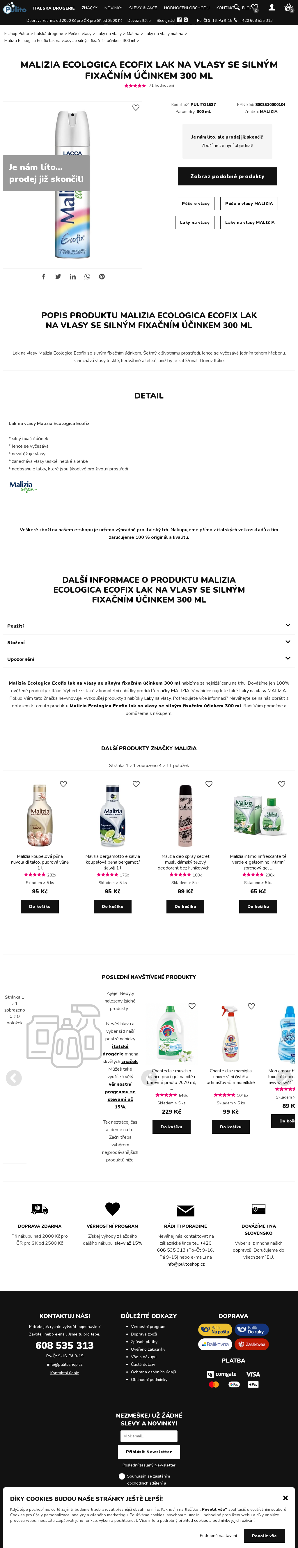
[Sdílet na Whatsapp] (87, 278)
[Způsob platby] (233, 1389)
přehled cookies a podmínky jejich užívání (216, 1520)
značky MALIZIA (172, 691)
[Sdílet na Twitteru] (58, 278)
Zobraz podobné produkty (227, 176)
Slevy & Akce (143, 8)
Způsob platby (144, 1342)
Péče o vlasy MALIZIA (249, 203)
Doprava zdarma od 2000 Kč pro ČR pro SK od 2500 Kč (74, 20)
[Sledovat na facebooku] (179, 20)
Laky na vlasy (109, 33)
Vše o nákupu (144, 1357)
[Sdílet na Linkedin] (73, 278)
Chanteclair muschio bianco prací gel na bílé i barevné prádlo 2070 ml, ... (171, 1079)
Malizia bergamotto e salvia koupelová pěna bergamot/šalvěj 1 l (112, 862)
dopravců (242, 1250)
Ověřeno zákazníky (148, 1349)
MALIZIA (269, 111)
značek (129, 1061)
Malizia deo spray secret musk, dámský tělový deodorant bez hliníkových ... (185, 862)
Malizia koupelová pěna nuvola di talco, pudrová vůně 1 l (40, 862)
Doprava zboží (144, 1334)
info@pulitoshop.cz (126, 26)
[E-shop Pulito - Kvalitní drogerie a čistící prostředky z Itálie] (15, 12)
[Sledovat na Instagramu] (186, 20)
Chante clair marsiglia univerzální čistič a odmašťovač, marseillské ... (231, 1079)
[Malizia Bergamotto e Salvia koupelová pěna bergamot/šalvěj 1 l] (113, 849)
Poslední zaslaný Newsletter (149, 1465)
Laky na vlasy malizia (164, 33)
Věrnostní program (148, 1326)
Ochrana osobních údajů (153, 1372)
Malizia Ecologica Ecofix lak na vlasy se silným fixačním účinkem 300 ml (69, 40)
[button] (285, 1497)
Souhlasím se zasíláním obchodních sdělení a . (153, 1483)
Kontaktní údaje (64, 1373)
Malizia (133, 33)
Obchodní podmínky (149, 1379)
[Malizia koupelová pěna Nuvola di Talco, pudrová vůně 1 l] (40, 849)
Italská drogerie (54, 8)
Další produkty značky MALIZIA (149, 748)
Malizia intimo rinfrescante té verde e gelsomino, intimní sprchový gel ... (258, 862)
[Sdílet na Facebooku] (43, 278)
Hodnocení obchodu (187, 8)
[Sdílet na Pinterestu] (102, 278)
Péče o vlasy (79, 33)
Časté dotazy (143, 1364)
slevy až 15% (128, 1243)
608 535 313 (65, 1345)
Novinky (113, 8)
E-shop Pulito (16, 33)
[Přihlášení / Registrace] (272, 8)
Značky (89, 8)
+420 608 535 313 (256, 20)
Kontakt (226, 8)
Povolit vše (264, 1536)
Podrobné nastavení (218, 1535)
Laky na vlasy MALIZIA (250, 222)
